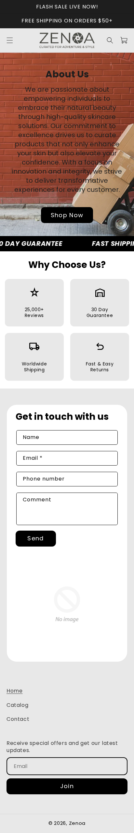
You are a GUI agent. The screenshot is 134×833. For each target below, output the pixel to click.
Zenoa (77, 823)
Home (14, 690)
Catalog (17, 705)
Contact (18, 719)
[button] (10, 40)
